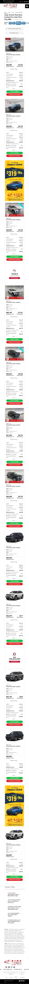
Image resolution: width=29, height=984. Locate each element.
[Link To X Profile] (9, 967)
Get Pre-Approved (7, 969)
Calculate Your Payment (14, 94)
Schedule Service (18, 969)
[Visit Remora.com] (22, 981)
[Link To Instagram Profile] (14, 967)
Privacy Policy (16, 977)
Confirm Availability (14, 91)
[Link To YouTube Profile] (11, 967)
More (14, 88)
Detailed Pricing (13, 69)
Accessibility (22, 977)
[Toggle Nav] (27, 6)
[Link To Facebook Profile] (6, 967)
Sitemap (11, 977)
